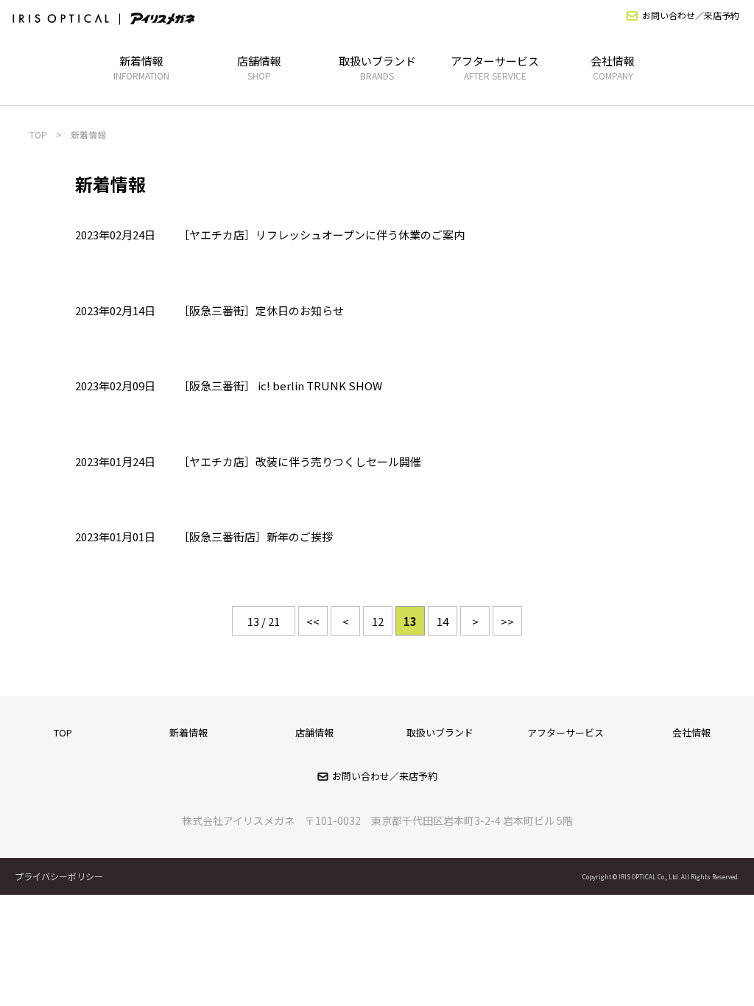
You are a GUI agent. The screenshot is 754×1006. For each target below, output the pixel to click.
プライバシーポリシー (59, 876)
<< (313, 621)
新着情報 (141, 67)
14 (442, 621)
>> (507, 621)
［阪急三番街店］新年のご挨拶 (255, 536)
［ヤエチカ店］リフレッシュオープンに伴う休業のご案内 (321, 234)
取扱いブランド (377, 67)
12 (378, 621)
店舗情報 (259, 67)
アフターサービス (495, 67)
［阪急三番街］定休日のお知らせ (261, 310)
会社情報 (613, 67)
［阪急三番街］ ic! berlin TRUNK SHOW (280, 385)
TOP (63, 732)
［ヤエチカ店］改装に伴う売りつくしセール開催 (299, 461)
